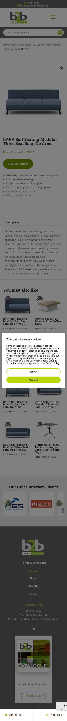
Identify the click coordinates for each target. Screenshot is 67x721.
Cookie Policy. (53, 363)
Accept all (33, 379)
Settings (33, 371)
